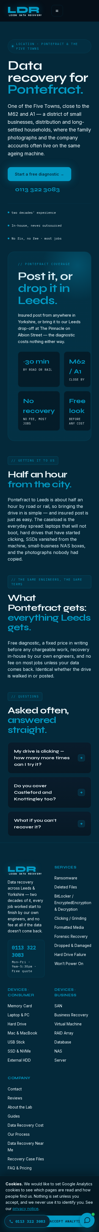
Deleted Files (65, 887)
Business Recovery (71, 1015)
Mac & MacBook (22, 1033)
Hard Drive (17, 1024)
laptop (51, 526)
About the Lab (20, 1107)
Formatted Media (69, 927)
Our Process (19, 1134)
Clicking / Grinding (70, 918)
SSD (30, 539)
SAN (58, 1006)
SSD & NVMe (19, 1051)
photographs (38, 552)
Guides (14, 1116)
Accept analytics (67, 1221)
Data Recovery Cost (25, 1125)
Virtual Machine (68, 1024)
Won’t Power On (68, 963)
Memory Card (20, 1006)
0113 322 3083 (30, 1221)
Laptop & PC (18, 1015)
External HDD (19, 1060)
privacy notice (25, 1208)
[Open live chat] (87, 1220)
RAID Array (63, 1033)
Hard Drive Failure (70, 954)
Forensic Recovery (71, 936)
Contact (15, 1089)
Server (60, 1060)
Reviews (15, 1098)
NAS (65, 546)
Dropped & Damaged (72, 945)
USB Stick (16, 1042)
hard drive (30, 532)
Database (62, 1042)
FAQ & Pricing (20, 1168)
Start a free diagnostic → (39, 174)
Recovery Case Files (26, 1159)
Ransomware (65, 878)
